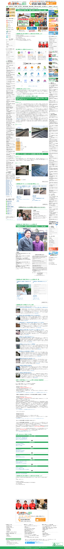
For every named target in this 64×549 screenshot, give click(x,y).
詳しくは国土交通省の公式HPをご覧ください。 (24, 431)
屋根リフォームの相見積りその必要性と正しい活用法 (53, 90)
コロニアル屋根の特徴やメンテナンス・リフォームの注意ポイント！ (53, 151)
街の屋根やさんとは (52, 39)
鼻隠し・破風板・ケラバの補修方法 (10, 68)
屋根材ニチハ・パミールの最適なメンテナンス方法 (53, 144)
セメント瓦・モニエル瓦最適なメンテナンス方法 (9, 90)
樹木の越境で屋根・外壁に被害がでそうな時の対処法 (53, 107)
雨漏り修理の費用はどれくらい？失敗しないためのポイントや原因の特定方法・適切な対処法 (53, 123)
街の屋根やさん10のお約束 (53, 42)
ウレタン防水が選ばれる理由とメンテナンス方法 (10, 79)
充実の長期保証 (51, 47)
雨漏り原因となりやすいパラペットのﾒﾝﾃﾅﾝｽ (10, 84)
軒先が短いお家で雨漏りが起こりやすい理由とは (10, 128)
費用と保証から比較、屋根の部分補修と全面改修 (53, 120)
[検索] (57, 9)
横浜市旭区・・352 (8, 186)
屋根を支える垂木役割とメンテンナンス (9, 165)
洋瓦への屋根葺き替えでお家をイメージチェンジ (10, 152)
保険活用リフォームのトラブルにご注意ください (53, 109)
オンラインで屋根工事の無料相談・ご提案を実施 (53, 85)
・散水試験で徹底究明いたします (28, 530)
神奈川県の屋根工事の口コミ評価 (53, 111)
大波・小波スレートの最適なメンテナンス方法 (10, 95)
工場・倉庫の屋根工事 (52, 205)
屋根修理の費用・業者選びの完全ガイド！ (53, 88)
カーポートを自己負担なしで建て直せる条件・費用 (53, 197)
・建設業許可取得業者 (45, 533)
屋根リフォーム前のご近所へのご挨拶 (53, 92)
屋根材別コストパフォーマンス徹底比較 (10, 141)
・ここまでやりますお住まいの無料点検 (29, 528)
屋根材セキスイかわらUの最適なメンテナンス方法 (53, 146)
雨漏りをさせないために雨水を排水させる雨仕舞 (10, 123)
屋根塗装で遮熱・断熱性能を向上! (53, 183)
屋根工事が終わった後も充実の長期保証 (21, 473)
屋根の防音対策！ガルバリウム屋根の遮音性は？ (53, 190)
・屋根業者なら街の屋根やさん (46, 534)
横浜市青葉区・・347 (9, 190)
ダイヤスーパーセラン (52, 228)
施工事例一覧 (11, 6)
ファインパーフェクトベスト (53, 232)
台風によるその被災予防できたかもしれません (53, 162)
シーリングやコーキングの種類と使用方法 (10, 99)
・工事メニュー (26, 526)
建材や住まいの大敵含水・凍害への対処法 (9, 119)
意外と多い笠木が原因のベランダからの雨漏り (10, 73)
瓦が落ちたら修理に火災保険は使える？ (53, 166)
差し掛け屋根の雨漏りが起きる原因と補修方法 (10, 113)
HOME (17, 8)
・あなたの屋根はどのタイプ (46, 526)
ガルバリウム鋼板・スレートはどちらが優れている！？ (10, 156)
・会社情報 (43, 530)
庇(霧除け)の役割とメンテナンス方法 (10, 97)
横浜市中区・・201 (8, 182)
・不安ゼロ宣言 (8, 528)
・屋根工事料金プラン (27, 527)
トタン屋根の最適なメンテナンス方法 (53, 138)
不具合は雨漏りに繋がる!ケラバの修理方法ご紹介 (10, 70)
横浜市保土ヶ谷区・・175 (9, 185)
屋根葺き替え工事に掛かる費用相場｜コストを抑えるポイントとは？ (53, 131)
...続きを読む (26, 320)
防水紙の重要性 (8, 136)
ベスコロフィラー (51, 231)
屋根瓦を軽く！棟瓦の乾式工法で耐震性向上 (53, 174)
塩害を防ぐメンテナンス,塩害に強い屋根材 (10, 145)
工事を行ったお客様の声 (19, 467)
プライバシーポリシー (52, 243)
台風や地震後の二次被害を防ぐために (53, 172)
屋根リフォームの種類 (19, 445)
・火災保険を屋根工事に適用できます (29, 532)
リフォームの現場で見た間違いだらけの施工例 (22, 469)
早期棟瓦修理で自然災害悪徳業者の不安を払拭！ (9, 93)
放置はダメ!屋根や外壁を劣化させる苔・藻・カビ (10, 147)
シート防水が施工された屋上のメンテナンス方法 (10, 82)
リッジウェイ (8, 57)
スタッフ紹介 (51, 239)
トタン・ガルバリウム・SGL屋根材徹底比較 (10, 154)
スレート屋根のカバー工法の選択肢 (53, 133)
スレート (7, 41)
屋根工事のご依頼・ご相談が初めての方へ (22, 437)
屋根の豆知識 (31, 6)
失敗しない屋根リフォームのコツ (53, 118)
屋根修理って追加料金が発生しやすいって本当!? (53, 105)
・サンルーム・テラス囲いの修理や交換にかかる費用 (31, 535)
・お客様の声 (8, 535)
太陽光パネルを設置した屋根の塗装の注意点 (53, 142)
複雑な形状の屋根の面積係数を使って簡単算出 (9, 107)
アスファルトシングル (9, 45)
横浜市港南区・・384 (9, 184)
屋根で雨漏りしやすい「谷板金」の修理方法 (10, 125)
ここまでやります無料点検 (19, 443)
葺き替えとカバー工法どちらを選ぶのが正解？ (53, 128)
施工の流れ (20, 6)
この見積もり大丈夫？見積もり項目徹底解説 (53, 94)
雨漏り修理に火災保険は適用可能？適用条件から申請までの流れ (53, 169)
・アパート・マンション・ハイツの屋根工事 (30, 534)
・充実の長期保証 (8, 529)
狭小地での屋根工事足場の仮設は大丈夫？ (53, 154)
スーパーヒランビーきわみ (10, 56)
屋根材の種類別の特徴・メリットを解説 (10, 63)
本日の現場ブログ (44, 6)
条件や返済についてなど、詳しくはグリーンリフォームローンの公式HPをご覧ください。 (31, 418)
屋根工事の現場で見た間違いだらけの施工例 (53, 178)
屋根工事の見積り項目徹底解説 (20, 450)
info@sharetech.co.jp (54, 264)
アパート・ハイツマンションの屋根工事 (53, 207)
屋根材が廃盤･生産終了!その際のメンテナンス (9, 149)
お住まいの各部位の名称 (9, 65)
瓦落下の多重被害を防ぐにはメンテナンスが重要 (53, 164)
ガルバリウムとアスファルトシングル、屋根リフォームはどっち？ (53, 188)
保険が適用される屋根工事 (19, 451)
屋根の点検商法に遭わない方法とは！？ (53, 102)
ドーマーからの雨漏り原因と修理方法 (10, 169)
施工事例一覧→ (45, 204)
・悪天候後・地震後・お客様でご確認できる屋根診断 (49, 527)
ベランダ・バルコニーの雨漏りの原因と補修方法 (10, 88)
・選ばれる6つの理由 (9, 526)
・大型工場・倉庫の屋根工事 (28, 533)
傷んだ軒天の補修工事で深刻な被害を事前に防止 (10, 75)
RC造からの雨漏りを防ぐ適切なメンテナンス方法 (9, 167)
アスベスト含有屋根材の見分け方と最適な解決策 (10, 131)
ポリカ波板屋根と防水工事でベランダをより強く (53, 199)
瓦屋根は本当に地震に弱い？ (53, 192)
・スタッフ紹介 (44, 532)
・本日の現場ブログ (8, 536)
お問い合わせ (55, 6)
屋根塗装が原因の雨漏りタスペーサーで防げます (9, 77)
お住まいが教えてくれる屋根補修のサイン (53, 126)
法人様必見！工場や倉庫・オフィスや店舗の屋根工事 (53, 213)
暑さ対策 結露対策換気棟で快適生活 (9, 117)
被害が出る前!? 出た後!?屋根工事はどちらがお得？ (53, 97)
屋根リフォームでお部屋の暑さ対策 (53, 217)
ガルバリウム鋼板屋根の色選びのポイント (10, 161)
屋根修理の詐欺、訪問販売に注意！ (53, 99)
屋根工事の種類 (25, 6)
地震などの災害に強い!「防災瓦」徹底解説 (53, 176)
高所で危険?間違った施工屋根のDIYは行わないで (9, 163)
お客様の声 (50, 6)
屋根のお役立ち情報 (37, 6)
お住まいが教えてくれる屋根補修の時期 (21, 438)
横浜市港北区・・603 (9, 188)
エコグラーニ (8, 53)
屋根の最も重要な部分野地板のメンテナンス (9, 138)
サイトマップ (51, 246)
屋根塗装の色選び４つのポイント (53, 181)
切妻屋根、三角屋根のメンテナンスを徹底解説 (10, 111)
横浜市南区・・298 (8, 183)
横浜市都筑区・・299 (9, 191)
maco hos (21, 52)
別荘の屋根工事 (51, 211)
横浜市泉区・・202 (8, 193)
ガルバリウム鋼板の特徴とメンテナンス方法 (10, 158)
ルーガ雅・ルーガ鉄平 (9, 52)
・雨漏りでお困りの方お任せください (29, 529)
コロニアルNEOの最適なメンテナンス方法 (53, 148)
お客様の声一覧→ (44, 302)
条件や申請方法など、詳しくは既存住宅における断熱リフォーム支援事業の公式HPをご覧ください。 (32, 392)
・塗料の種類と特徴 (44, 529)
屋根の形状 (7, 109)
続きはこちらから (45, 151)
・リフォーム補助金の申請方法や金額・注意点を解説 (31, 537)
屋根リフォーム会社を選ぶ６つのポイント (53, 158)
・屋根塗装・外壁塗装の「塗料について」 (48, 528)
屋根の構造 (7, 66)
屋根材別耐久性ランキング (10, 143)
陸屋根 (7, 46)
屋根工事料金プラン (19, 449)
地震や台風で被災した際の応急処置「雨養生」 (10, 104)
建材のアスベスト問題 (9, 132)
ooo (31, 52)
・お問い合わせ (44, 536)
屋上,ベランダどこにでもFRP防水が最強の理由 (10, 86)
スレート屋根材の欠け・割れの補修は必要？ (53, 136)
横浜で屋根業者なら (52, 242)
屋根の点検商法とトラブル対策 (20, 444)
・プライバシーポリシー (45, 535)
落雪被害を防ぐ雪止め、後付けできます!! (53, 215)
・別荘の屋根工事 (26, 536)
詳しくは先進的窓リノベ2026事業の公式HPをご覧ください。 (26, 409)
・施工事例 (7, 534)
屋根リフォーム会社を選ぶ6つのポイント (21, 439)
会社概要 (15, 6)
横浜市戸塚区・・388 (9, 192)
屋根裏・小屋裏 (8, 115)
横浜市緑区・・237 (8, 189)
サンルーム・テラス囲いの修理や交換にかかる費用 (53, 209)
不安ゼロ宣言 (51, 43)
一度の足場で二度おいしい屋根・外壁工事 (53, 185)
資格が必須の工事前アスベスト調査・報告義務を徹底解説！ (10, 134)
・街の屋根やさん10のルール (10, 527)
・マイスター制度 (8, 530)
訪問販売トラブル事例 (52, 100)
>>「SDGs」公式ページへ (9, 219)
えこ (41, 52)
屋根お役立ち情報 (51, 160)
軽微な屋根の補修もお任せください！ (53, 220)
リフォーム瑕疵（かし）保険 (20, 468)
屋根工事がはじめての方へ (52, 38)
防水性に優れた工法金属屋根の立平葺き (10, 102)
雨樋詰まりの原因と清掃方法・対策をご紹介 (53, 201)
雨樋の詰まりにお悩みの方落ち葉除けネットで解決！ (53, 203)
